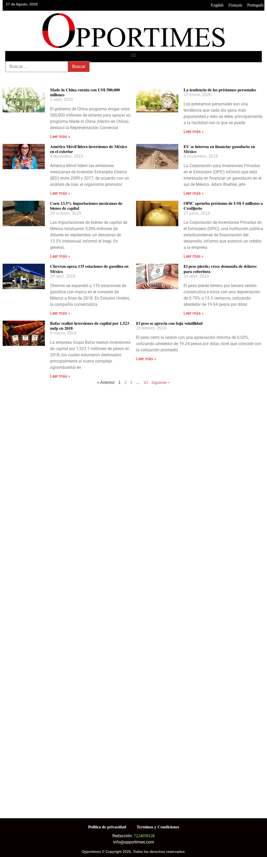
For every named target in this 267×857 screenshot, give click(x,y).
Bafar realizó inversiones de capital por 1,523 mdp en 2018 (89, 325)
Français (235, 5)
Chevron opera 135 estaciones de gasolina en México (89, 268)
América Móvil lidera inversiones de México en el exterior (88, 148)
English (217, 5)
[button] (133, 55)
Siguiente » (160, 382)
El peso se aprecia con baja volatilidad (169, 323)
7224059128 (144, 836)
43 (146, 382)
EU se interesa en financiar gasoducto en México (219, 148)
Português (255, 5)
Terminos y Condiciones (158, 827)
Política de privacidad (107, 827)
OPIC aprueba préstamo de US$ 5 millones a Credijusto (223, 205)
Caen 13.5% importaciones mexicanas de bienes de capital (86, 205)
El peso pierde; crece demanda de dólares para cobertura (220, 268)
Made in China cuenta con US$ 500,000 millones (85, 92)
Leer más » (60, 136)
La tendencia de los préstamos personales (220, 90)
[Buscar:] (36, 66)
